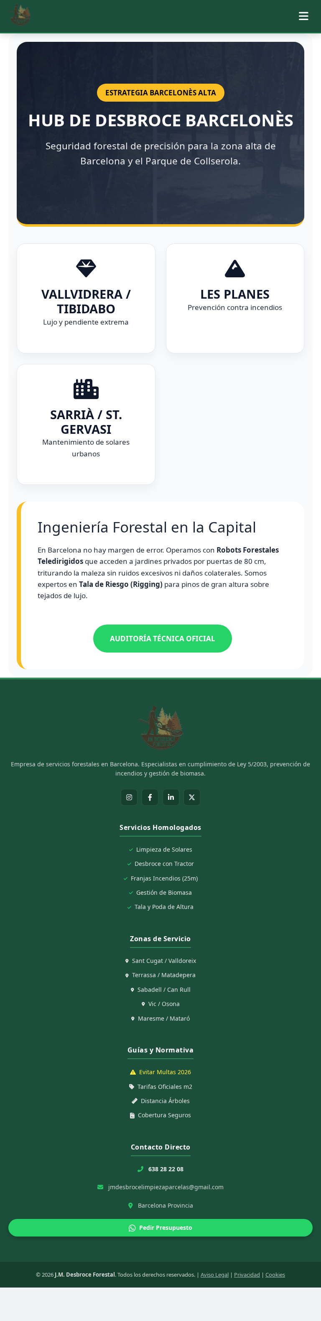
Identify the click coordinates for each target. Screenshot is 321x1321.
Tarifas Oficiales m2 (165, 1087)
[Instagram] (129, 797)
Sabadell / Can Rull (164, 989)
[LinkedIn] (171, 797)
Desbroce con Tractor (164, 864)
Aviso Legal (215, 1274)
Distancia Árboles (165, 1101)
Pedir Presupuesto (165, 1227)
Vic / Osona (164, 1004)
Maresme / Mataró (164, 1018)
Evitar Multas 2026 (165, 1072)
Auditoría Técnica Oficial (162, 638)
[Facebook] (150, 797)
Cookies (275, 1274)
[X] (191, 797)
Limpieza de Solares (164, 849)
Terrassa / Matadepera (164, 975)
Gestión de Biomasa (164, 892)
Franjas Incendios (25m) (164, 878)
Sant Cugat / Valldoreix (164, 961)
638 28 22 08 (165, 1169)
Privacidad (247, 1274)
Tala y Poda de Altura (164, 907)
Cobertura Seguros (164, 1115)
